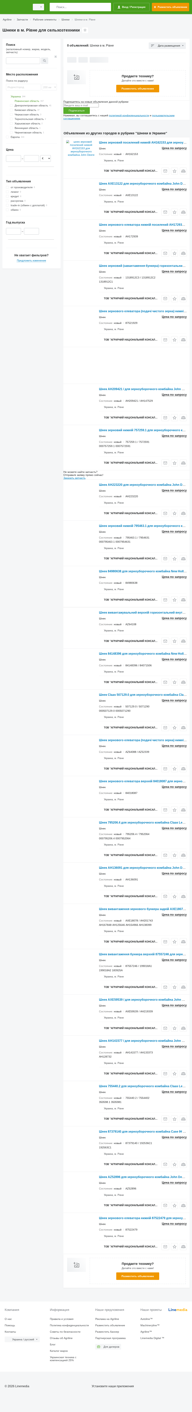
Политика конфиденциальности (69, 1325)
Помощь (10, 1325)
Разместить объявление (138, 88)
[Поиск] (53, 7)
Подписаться (77, 110)
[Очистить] (55, 56)
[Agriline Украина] (16, 7)
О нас (8, 1318)
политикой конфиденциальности (129, 115)
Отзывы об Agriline (61, 1338)
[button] (174, 171)
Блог (53, 1344)
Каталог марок (59, 1350)
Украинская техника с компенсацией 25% (63, 1359)
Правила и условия (62, 1318)
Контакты (10, 1331)
